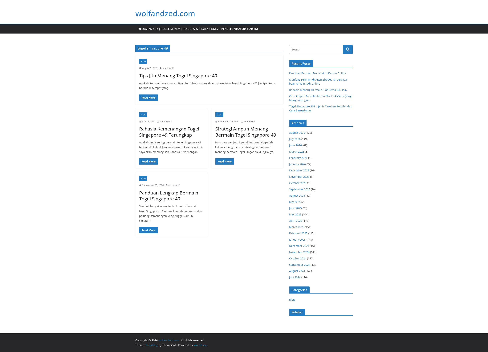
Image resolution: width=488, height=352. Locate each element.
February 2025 (298, 233)
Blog (143, 61)
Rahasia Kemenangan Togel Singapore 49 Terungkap (169, 132)
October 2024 (297, 258)
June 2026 (295, 145)
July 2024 (295, 277)
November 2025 (299, 176)
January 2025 (297, 239)
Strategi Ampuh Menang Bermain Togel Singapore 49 (245, 132)
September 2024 (299, 264)
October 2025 (297, 183)
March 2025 (296, 227)
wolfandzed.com (165, 13)
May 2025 (295, 214)
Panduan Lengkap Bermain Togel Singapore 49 (168, 196)
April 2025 (295, 220)
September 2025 (299, 189)
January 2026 (297, 164)
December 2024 (299, 246)
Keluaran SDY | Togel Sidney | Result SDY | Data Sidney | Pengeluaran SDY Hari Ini (198, 29)
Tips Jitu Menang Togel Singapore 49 (178, 75)
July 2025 (295, 202)
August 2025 (297, 195)
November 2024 (299, 252)
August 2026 (297, 132)
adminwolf (168, 68)
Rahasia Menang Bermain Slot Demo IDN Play (318, 90)
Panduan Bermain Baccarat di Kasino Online (317, 73)
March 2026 (296, 151)
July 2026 (295, 139)
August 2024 (297, 271)
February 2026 (298, 158)
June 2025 (295, 208)
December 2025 (299, 170)
